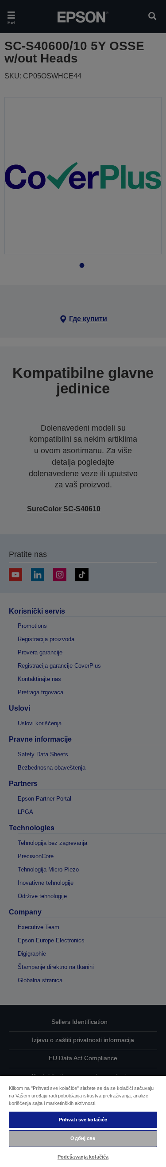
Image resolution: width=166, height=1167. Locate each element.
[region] (83, 1121)
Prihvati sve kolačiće (83, 1119)
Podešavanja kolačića (83, 1156)
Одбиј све (82, 1138)
